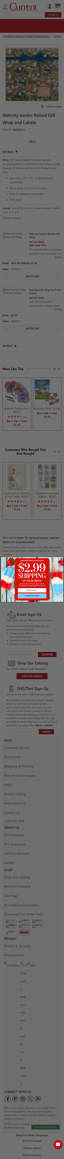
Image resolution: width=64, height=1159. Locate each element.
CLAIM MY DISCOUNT (32, 596)
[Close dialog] (61, 559)
